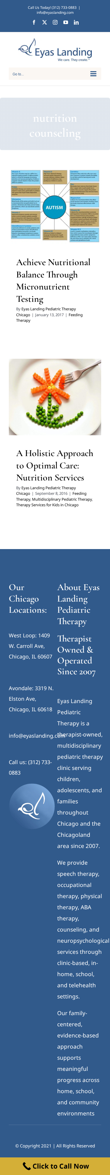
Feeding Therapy (55, 224)
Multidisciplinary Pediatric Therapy (62, 499)
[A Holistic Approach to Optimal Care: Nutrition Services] (55, 397)
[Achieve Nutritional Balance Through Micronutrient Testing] (55, 206)
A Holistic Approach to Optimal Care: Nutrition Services (54, 465)
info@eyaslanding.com (55, 12)
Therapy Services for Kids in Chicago (47, 504)
